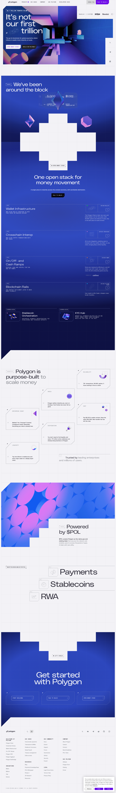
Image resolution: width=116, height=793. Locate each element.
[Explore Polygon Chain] (107, 287)
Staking (65, 767)
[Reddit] (99, 731)
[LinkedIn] (110, 61)
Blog (26, 764)
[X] (110, 43)
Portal (64, 770)
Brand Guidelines (67, 750)
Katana (8, 777)
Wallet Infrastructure (11, 748)
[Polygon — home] (12, 2)
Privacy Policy (47, 775)
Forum (45, 750)
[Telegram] (110, 52)
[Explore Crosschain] (107, 235)
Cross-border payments (31, 741)
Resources (27, 778)
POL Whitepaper (29, 770)
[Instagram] (109, 731)
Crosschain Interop (10, 745)
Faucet (46, 761)
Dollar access (28, 755)
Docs (45, 741)
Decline (99, 788)
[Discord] (88, 731)
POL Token (65, 752)
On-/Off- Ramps (10, 751)
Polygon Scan (66, 764)
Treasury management (30, 752)
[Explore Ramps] (107, 261)
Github (45, 755)
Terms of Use (47, 773)
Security (46, 758)
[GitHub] (104, 731)
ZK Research (28, 775)
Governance (47, 752)
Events (45, 744)
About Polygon (66, 741)
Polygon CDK (9, 754)
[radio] (27, 731)
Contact (65, 747)
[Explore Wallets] (107, 209)
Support (46, 747)
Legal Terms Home (48, 770)
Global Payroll (28, 750)
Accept (108, 788)
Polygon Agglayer (10, 757)
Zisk (7, 774)
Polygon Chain (9, 743)
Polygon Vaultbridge (11, 759)
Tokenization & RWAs (30, 744)
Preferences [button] (95, 785)
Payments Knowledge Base (32, 767)
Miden (7, 768)
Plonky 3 (27, 773)
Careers (65, 744)
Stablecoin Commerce (30, 747)
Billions (7, 771)
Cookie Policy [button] (94, 784)
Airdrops (65, 762)
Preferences (89, 788)
